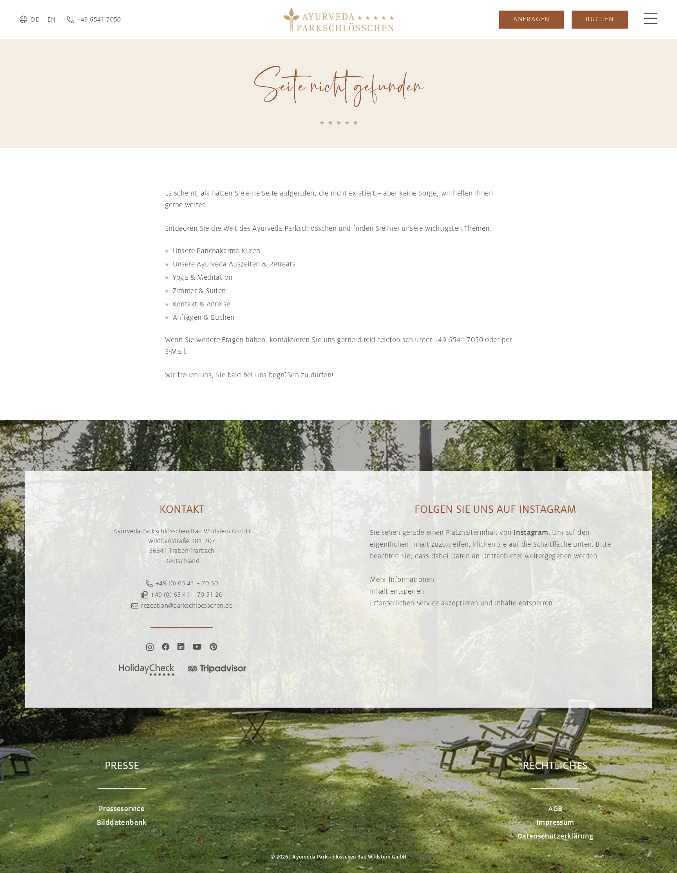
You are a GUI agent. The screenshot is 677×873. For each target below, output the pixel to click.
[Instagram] (150, 647)
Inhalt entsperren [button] (397, 591)
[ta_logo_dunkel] (217, 669)
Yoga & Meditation (203, 277)
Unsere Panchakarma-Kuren (217, 251)
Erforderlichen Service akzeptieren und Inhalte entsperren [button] (461, 603)
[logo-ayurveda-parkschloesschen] (338, 19)
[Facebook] (166, 647)
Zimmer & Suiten (199, 291)
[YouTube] (197, 647)
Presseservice (122, 809)
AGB (555, 809)
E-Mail (175, 351)
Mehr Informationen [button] (402, 579)
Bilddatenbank (122, 822)
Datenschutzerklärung (555, 836)
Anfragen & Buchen (204, 317)
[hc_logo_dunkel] (146, 669)
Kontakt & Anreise (201, 304)
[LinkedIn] (181, 647)
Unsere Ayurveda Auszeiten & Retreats (234, 264)
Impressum (555, 822)
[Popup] (650, 19)
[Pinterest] (213, 647)
